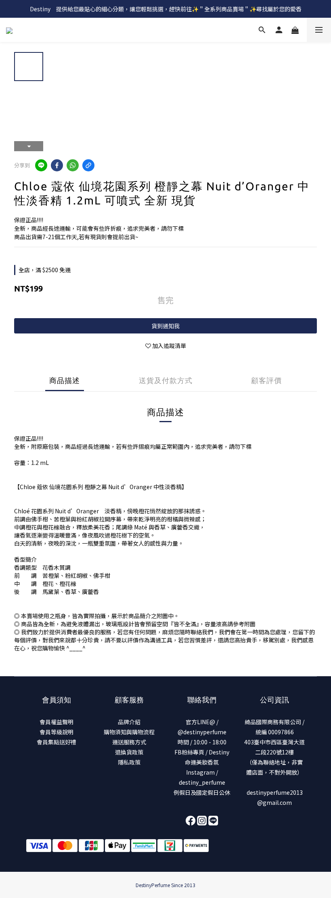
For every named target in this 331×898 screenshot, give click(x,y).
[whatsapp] (73, 165)
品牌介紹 (129, 722)
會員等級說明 (56, 732)
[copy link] (88, 165)
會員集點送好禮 (56, 742)
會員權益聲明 (56, 722)
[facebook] (57, 165)
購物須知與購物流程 (129, 732)
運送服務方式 (129, 742)
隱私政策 (129, 762)
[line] (41, 165)
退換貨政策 (129, 752)
